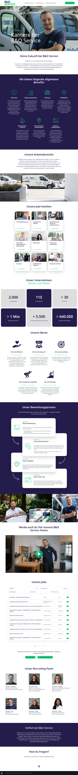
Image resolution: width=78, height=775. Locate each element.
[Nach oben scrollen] (10, 3)
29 (43, 645)
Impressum (8, 773)
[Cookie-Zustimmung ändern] (2, 773)
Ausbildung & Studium (51, 3)
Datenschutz (13, 773)
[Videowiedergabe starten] (39, 554)
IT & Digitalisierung (39, 3)
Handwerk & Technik (29, 3)
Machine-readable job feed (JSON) (24, 773)
